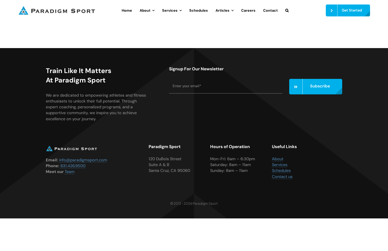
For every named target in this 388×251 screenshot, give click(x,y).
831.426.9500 (73, 166)
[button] (287, 10)
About (277, 159)
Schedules (281, 170)
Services (279, 164)
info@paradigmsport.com (83, 160)
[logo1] (56, 7)
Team (70, 171)
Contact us (282, 176)
